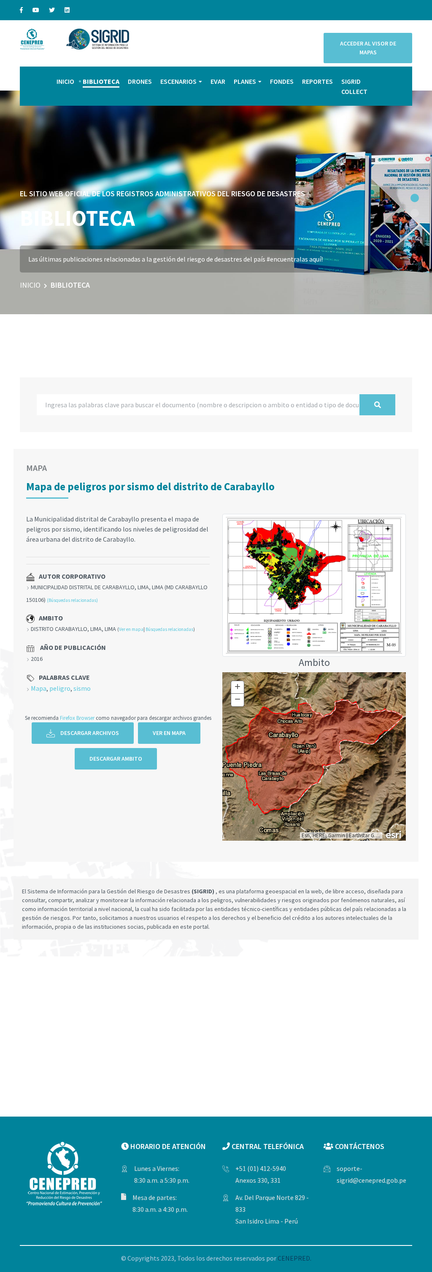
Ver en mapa (131, 629)
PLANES (245, 81)
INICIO (65, 81)
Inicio (30, 285)
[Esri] (394, 834)
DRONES (140, 81)
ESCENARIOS (178, 81)
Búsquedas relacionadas (169, 629)
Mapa (38, 688)
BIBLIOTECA (101, 81)
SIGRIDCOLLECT (354, 86)
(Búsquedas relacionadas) (72, 600)
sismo (82, 688)
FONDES (282, 81)
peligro (59, 688)
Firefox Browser (77, 717)
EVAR (218, 81)
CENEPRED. (294, 1258)
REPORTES (317, 81)
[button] (415, 198)
